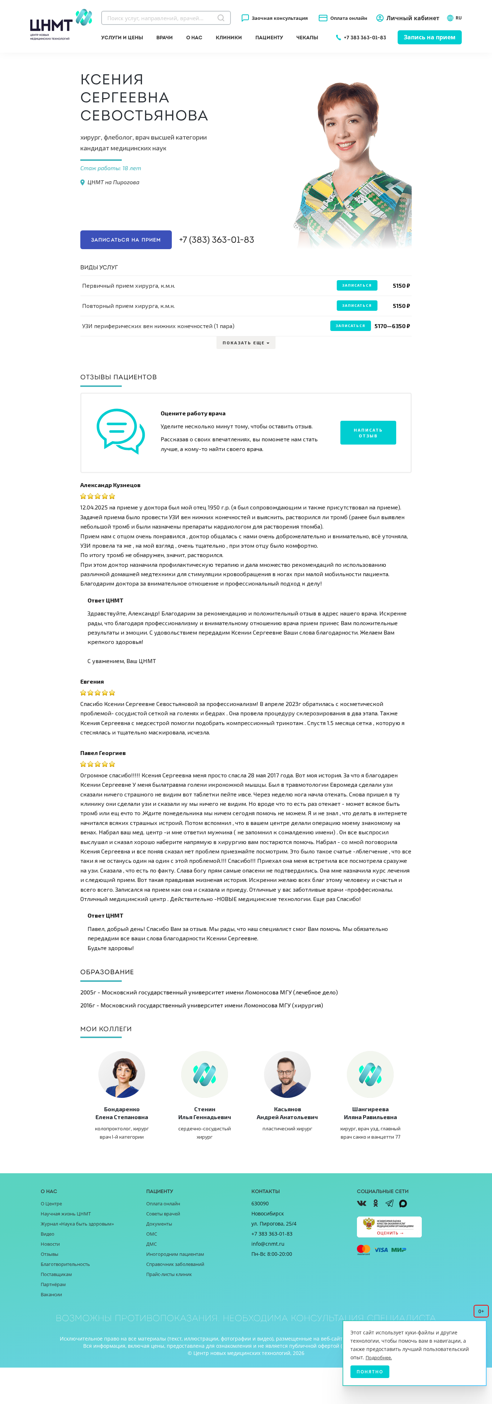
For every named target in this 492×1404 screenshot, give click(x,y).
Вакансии (51, 1294)
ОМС (151, 1234)
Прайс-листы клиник (169, 1274)
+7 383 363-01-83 (365, 37)
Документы (159, 1223)
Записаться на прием (126, 240)
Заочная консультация (280, 18)
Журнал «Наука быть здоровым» (77, 1223)
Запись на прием (430, 37)
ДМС (151, 1244)
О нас (194, 37)
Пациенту (269, 37)
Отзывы (49, 1254)
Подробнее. (379, 1357)
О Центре (51, 1203)
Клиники (229, 37)
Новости (50, 1244)
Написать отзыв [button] (368, 432)
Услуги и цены (122, 37)
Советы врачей (163, 1213)
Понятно (370, 1372)
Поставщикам (56, 1274)
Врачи (164, 37)
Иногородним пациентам (175, 1254)
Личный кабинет (412, 18)
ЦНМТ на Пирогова (113, 181)
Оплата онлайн (348, 18)
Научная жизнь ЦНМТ (66, 1213)
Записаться (357, 285)
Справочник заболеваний (175, 1264)
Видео (47, 1234)
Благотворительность (65, 1264)
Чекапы (307, 37)
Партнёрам (53, 1284)
